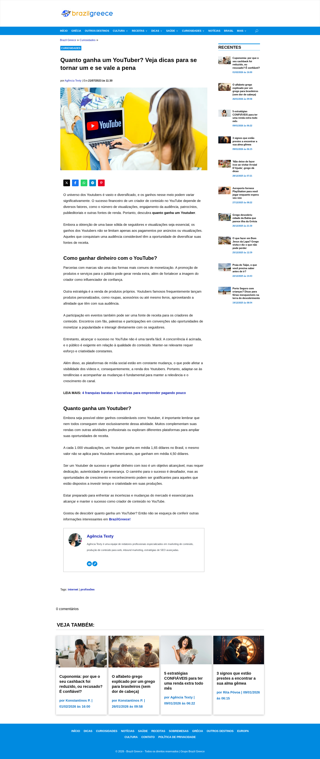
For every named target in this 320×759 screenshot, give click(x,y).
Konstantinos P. (78, 700)
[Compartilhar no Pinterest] (101, 183)
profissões (87, 589)
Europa (243, 731)
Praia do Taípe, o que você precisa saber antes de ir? (244, 268)
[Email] (89, 563)
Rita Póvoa (231, 692)
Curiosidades (191, 31)
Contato (148, 737)
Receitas (138, 31)
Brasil (228, 31)
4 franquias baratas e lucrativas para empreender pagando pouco (134, 393)
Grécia (76, 31)
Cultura (119, 31)
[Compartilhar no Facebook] (75, 183)
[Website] (94, 563)
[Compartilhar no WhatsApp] (84, 183)
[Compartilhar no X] (66, 183)
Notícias (214, 31)
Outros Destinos (97, 31)
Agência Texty (73, 80)
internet (73, 589)
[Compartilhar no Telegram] (92, 183)
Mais (240, 31)
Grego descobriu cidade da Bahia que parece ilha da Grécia (244, 218)
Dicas (155, 31)
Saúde (170, 31)
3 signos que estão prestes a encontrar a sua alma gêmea (244, 141)
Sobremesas (178, 731)
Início (64, 31)
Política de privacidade (177, 737)
